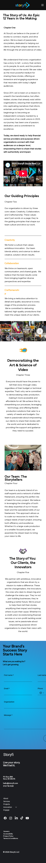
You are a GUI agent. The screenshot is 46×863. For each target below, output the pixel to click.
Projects (6, 804)
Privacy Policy (8, 836)
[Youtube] (27, 818)
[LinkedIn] (16, 818)
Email (7, 688)
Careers (6, 831)
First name (9, 675)
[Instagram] (11, 818)
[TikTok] (22, 818)
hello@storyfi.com (10, 783)
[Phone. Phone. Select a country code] (41, 692)
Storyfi (8, 754)
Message (8, 715)
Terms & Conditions (10, 838)
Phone (40, 688)
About (5, 798)
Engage (6, 810)
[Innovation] (16, 807)
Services (6, 801)
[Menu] (42, 5)
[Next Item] (40, 331)
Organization (9, 702)
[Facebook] (5, 818)
